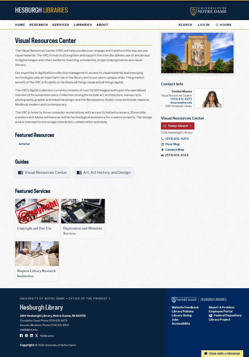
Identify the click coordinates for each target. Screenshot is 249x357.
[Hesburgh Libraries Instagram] (26, 336)
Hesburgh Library (41, 307)
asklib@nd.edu (28, 329)
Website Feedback (185, 307)
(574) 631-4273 (181, 98)
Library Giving (182, 315)
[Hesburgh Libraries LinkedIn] (31, 336)
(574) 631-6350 (60, 325)
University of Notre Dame (42, 298)
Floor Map (172, 144)
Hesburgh (41, 10)
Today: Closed (178, 126)
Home (20, 25)
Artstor (24, 144)
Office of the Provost (88, 298)
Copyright (27, 345)
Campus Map (174, 149)
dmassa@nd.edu (181, 102)
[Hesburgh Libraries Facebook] (21, 336)
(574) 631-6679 (58, 320)
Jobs (175, 319)
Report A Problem (221, 307)
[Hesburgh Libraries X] (36, 336)
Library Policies (183, 311)
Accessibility (181, 323)
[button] (37, 218)
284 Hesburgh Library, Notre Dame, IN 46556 (53, 316)
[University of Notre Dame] (208, 11)
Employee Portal (220, 311)
